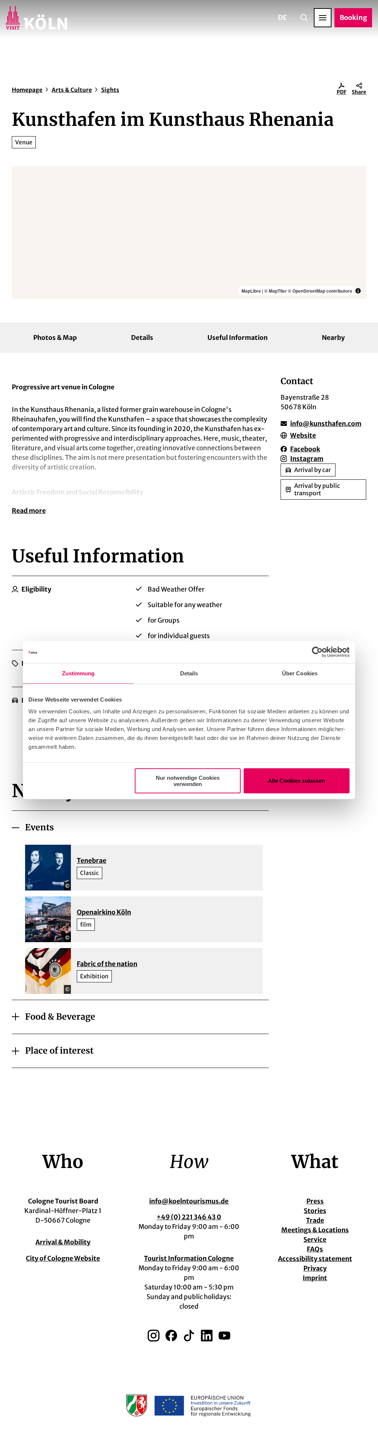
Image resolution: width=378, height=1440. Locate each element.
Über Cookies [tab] (299, 673)
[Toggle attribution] (358, 290)
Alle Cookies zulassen (296, 781)
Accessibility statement (315, 1259)
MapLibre (251, 290)
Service (314, 1240)
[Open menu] (322, 17)
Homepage (27, 89)
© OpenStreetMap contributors (320, 290)
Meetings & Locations (315, 1230)
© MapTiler (275, 290)
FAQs (315, 1249)
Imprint (315, 1278)
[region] (189, 232)
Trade (315, 1220)
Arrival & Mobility (62, 1242)
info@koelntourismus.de (188, 1201)
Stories (315, 1211)
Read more (29, 511)
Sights (110, 89)
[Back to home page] (36, 18)
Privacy (315, 1268)
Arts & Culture (72, 89)
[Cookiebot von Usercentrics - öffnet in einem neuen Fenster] (317, 652)
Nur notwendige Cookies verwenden (188, 780)
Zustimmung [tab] (78, 673)
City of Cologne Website (63, 1258)
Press (315, 1201)
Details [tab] (189, 673)
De (282, 17)
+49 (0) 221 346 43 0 (189, 1217)
